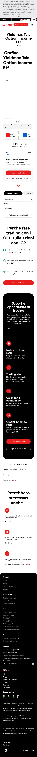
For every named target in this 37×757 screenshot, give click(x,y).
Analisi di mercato (9, 635)
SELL (11, 134)
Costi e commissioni (10, 598)
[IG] (7, 25)
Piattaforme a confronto (11, 629)
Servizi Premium (9, 601)
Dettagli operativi (13, 193)
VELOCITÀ (10, 178)
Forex (5, 583)
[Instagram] (9, 696)
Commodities (8, 586)
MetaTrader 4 (8, 624)
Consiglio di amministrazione (13, 655)
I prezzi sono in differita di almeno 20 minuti (18, 164)
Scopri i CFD (7, 594)
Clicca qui (13, 664)
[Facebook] (4, 696)
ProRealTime (7, 621)
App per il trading (9, 615)
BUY (29, 134)
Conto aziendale (9, 604)
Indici (5, 581)
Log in (33, 19)
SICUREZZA (18, 178)
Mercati (29, 193)
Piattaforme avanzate (11, 627)
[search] (32, 25)
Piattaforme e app (10, 609)
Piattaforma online (9, 612)
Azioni (5, 589)
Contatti (6, 646)
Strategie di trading (10, 641)
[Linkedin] (18, 696)
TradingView (7, 618)
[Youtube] (14, 696)
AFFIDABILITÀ (27, 178)
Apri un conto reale (21, 25)
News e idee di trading (11, 638)
